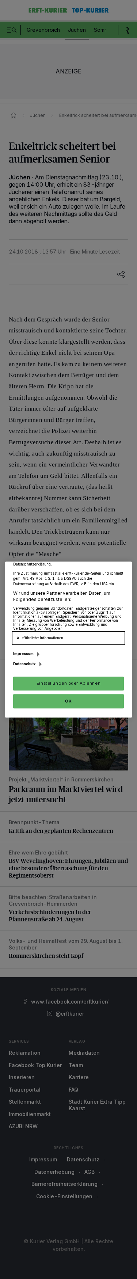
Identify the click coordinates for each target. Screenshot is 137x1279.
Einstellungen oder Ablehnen (68, 683)
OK (68, 701)
